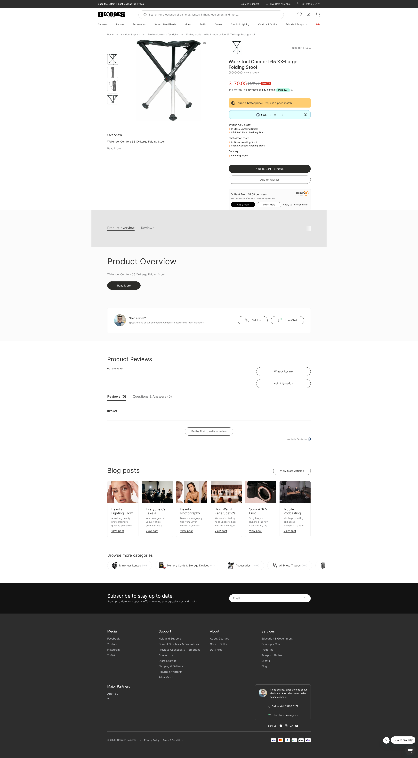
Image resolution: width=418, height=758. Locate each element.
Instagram (113, 649)
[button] (111, 14)
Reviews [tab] (112, 410)
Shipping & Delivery (171, 666)
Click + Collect (219, 644)
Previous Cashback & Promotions (179, 649)
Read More (114, 148)
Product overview (121, 228)
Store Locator (167, 660)
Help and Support (249, 3)
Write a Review (283, 371)
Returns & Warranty (171, 671)
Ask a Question (283, 383)
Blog (264, 666)
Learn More (269, 204)
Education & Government (277, 638)
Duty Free (216, 649)
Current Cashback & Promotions (179, 644)
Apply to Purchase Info (295, 204)
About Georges (219, 638)
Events (265, 660)
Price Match (166, 677)
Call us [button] (256, 320)
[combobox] (211, 14)
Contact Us (166, 655)
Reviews (147, 228)
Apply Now (243, 204)
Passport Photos (271, 655)
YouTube (112, 644)
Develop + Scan (271, 644)
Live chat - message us (285, 715)
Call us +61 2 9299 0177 (285, 706)
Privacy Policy (151, 740)
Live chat (291, 320)
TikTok (111, 655)
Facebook (113, 638)
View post (117, 530)
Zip (109, 699)
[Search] (147, 14)
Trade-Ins (267, 649)
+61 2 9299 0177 (311, 3)
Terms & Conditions (173, 740)
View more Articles (292, 470)
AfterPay (112, 693)
